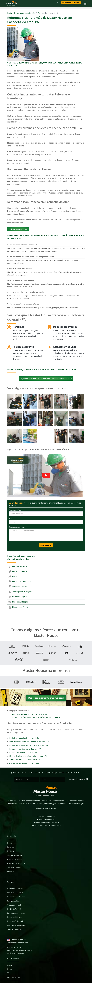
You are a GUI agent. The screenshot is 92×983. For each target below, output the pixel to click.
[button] (46, 475)
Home (9, 843)
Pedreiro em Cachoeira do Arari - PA (24, 738)
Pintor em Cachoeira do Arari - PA (23, 752)
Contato (10, 871)
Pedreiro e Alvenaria (15, 889)
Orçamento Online (14, 859)
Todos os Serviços (14, 929)
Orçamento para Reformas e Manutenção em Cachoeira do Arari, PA (46, 378)
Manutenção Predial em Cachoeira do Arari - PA (29, 741)
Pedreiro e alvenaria (20, 566)
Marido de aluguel (19, 597)
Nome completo (15, 510)
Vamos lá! (45, 545)
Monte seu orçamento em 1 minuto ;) (46, 697)
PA (39, 13)
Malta (9, 969)
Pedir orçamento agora (18, 229)
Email (11, 518)
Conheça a (46, 808)
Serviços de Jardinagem (16, 913)
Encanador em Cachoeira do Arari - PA (25, 749)
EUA (8, 973)
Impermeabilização (20, 602)
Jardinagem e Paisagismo (22, 591)
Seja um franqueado (14, 855)
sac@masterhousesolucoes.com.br (46, 822)
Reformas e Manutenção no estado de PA (29, 714)
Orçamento (70, 3)
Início (9, 13)
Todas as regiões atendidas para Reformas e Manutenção (36, 717)
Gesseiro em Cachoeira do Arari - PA (24, 763)
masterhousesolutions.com (17, 942)
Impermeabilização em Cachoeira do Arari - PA (28, 745)
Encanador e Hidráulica (21, 581)
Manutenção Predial (20, 607)
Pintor (14, 576)
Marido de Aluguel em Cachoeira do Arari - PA (28, 756)
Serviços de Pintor (14, 901)
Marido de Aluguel (14, 909)
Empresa (10, 847)
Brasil (9, 965)
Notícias (10, 851)
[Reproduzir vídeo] (46, 475)
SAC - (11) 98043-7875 (46, 816)
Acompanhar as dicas (77, 779)
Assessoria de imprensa (16, 863)
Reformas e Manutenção (24, 13)
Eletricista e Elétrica (20, 571)
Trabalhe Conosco (14, 867)
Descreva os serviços (17, 527)
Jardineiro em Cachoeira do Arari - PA (25, 759)
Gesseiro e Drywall (19, 586)
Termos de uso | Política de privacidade (46, 825)
